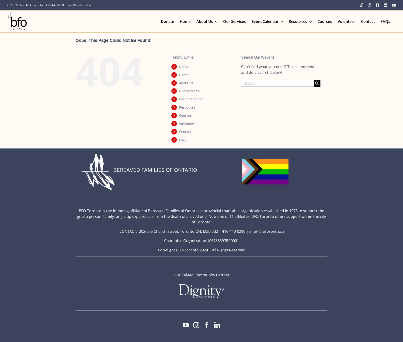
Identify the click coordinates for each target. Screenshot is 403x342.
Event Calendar (191, 99)
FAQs (183, 140)
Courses (185, 115)
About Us (186, 83)
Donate (184, 66)
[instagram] (196, 325)
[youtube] (186, 325)
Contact (185, 131)
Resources (187, 107)
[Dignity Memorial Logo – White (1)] (201, 285)
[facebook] (207, 325)
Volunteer (186, 123)
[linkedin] (217, 325)
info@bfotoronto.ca (80, 5)
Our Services (189, 91)
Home (183, 75)
